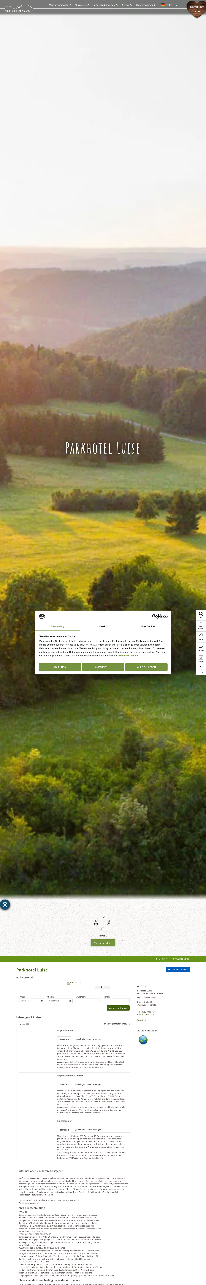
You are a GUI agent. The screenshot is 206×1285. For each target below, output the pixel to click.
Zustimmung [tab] (58, 626)
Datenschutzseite (129, 655)
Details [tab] (103, 626)
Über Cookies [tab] (148, 626)
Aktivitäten (80, 4)
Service (126, 4)
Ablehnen (59, 667)
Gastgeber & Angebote (104, 4)
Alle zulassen (146, 667)
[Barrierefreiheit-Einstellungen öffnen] (5, 905)
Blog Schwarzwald (145, 4)
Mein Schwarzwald (58, 4)
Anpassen (101, 667)
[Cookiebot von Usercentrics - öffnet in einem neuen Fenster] (154, 616)
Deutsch (169, 4)
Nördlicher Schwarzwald (16, 12)
